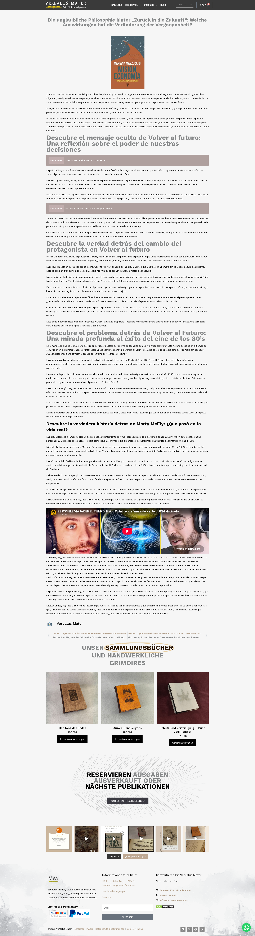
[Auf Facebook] (182, 929)
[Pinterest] (195, 929)
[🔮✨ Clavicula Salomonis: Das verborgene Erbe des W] (196, 839)
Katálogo (116, 5)
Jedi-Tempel (131, 5)
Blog (163, 5)
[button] (246, 927)
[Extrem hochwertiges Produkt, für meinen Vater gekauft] (59, 839)
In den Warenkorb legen (72, 739)
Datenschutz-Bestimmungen (109, 928)
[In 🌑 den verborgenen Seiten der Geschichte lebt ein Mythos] (141, 839)
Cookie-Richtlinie (135, 928)
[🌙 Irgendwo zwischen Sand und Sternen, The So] (114, 839)
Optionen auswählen (182, 742)
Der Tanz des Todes (72, 728)
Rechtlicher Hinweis (83, 928)
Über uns (149, 5)
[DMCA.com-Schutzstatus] (165, 907)
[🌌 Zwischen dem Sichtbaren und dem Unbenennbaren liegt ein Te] (168, 839)
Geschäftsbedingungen (113, 891)
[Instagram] (189, 929)
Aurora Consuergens (127, 728)
